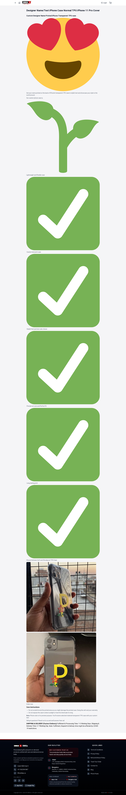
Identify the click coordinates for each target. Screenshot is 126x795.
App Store (19, 785)
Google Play (30, 785)
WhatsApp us (21, 773)
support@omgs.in (23, 766)
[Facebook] (19, 780)
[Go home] (19, 3)
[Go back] (15, 3)
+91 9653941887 (22, 769)
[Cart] (110, 3)
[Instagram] (15, 780)
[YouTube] (23, 780)
